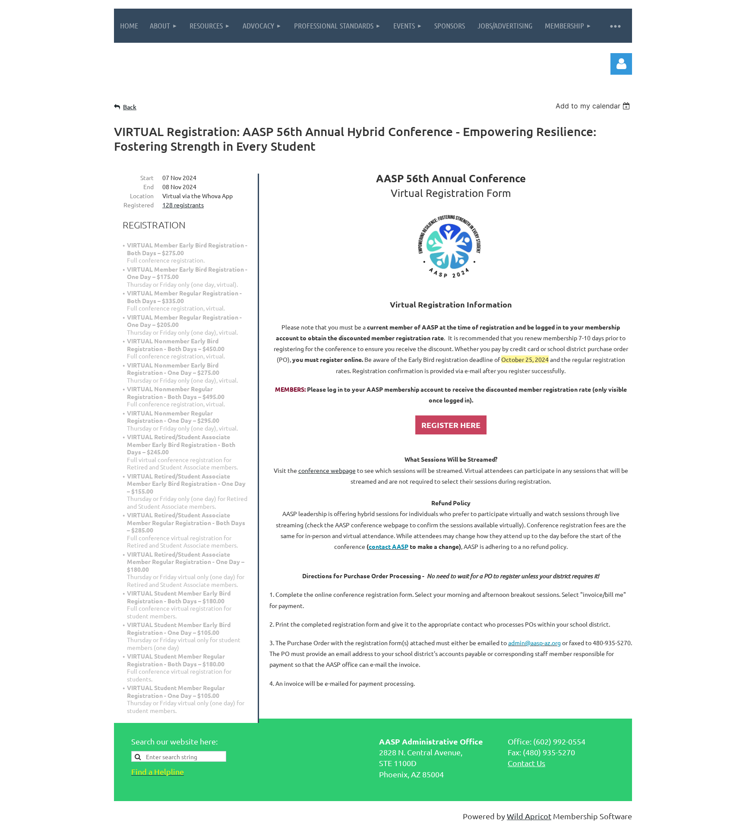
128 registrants (183, 205)
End (148, 186)
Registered (138, 205)
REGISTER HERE (450, 425)
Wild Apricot (529, 816)
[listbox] (594, 106)
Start (147, 177)
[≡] (614, 26)
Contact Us (526, 762)
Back (129, 107)
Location (142, 196)
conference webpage (327, 470)
